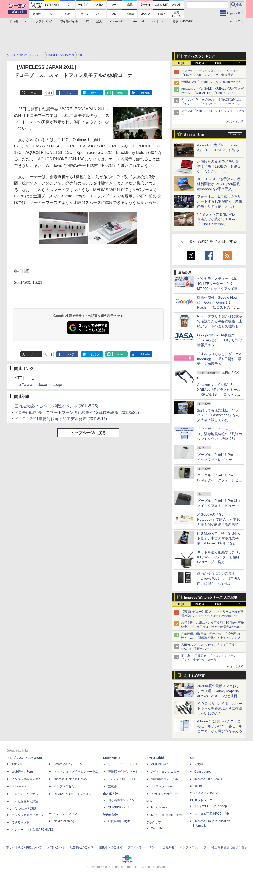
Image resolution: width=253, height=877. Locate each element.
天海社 (198, 764)
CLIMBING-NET (118, 807)
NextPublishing (64, 821)
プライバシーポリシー (142, 847)
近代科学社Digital (119, 821)
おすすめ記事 (194, 676)
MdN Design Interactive (167, 815)
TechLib (156, 828)
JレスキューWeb (162, 786)
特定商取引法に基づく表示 (229, 847)
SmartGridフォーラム (68, 764)
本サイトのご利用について (24, 847)
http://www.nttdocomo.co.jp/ (38, 384)
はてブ (95, 92)
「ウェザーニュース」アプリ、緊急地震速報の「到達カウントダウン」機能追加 (219, 434)
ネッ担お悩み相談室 (25, 801)
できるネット (20, 822)
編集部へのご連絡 (111, 847)
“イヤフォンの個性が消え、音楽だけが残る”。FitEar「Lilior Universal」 (218, 219)
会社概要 (168, 847)
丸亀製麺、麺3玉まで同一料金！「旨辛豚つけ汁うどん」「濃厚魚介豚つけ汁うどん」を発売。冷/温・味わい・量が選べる (211, 638)
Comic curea (202, 771)
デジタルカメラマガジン (28, 815)
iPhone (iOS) (117, 21)
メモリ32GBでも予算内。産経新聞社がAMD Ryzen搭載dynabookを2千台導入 (219, 184)
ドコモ (13, 21)
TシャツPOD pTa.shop (210, 806)
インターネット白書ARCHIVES (33, 829)
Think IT (17, 764)
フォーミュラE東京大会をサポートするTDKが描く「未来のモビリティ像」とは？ (219, 201)
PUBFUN (196, 786)
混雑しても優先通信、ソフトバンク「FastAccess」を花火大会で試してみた (219, 415)
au (26, 21)
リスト (49, 92)
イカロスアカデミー (164, 794)
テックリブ (153, 822)
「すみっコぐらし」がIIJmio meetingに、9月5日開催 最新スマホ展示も (219, 359)
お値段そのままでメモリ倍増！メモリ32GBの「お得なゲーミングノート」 (219, 166)
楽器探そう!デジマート (123, 771)
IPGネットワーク (201, 800)
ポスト (35, 92)
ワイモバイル (69, 21)
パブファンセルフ (206, 792)
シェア (70, 92)
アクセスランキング (199, 56)
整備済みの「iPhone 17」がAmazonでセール (211, 82)
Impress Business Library (70, 779)
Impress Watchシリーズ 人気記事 (210, 597)
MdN (149, 801)
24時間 (200, 63)
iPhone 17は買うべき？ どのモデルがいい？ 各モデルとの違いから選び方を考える (219, 726)
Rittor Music (111, 758)
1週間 (218, 63)
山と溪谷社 (110, 794)
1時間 (181, 63)
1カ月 (237, 63)
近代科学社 (110, 815)
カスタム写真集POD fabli (212, 813)
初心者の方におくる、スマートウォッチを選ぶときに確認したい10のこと (219, 708)
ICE (192, 758)
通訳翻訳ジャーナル (164, 779)
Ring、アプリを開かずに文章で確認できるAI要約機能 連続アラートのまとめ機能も (219, 321)
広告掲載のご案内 (82, 847)
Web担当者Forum (23, 771)
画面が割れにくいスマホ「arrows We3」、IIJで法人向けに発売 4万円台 (218, 578)
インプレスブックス (67, 813)
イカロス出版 (155, 758)
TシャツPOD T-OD (121, 779)
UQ (87, 21)
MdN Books (159, 807)
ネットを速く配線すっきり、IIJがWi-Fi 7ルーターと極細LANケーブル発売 (219, 557)
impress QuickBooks (208, 779)
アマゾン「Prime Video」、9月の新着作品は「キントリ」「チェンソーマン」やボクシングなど (212, 104)
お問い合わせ (56, 847)
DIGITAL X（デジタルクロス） (74, 794)
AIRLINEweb (160, 764)
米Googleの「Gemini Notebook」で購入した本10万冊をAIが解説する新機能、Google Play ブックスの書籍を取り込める (219, 524)
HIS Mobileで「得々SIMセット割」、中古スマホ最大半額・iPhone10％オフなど (219, 538)
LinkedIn (145, 92)
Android (138, 21)
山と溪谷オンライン (121, 800)
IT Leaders (19, 786)
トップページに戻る (88, 433)
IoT (164, 21)
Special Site (194, 135)
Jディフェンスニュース (166, 771)
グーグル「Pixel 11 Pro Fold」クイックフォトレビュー (219, 480)
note (120, 92)
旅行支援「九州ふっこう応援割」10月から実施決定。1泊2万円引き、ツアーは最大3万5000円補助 (212, 627)
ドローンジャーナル (25, 794)
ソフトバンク (44, 21)
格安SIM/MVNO (183, 21)
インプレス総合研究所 (26, 779)
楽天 (99, 21)
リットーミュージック (123, 764)
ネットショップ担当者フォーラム (76, 771)
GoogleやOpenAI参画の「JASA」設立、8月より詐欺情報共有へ (219, 340)
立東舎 (112, 786)
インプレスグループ (193, 847)
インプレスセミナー (67, 786)
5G (153, 21)
